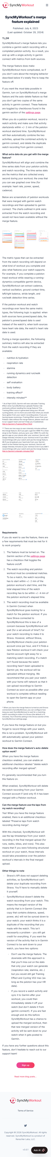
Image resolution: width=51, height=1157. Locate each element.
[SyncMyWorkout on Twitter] (25, 1125)
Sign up (25, 1065)
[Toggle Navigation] (47, 5)
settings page (33, 112)
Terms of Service (25, 1110)
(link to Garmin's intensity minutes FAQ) (18, 451)
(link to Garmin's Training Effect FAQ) (17, 424)
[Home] (18, 5)
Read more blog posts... (25, 1076)
